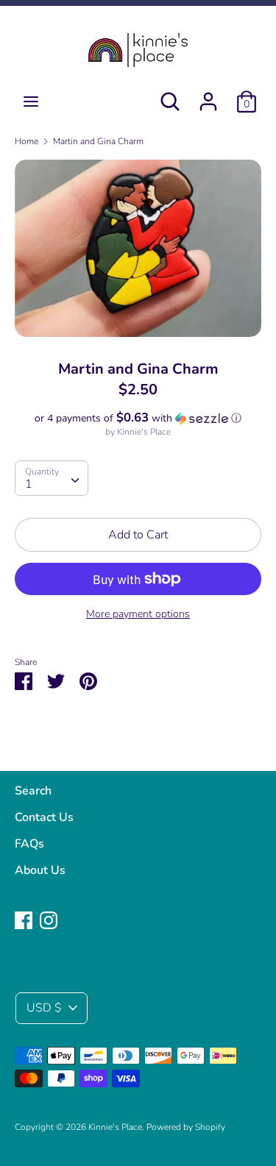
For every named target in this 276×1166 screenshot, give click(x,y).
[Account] (208, 96)
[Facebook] (23, 919)
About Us (40, 870)
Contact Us (44, 817)
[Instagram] (48, 919)
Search (33, 791)
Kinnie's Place (144, 432)
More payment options (138, 614)
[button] (138, 418)
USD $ (44, 1008)
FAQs (29, 844)
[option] (138, 248)
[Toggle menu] (31, 101)
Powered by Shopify (185, 1127)
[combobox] (51, 478)
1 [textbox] (28, 484)
